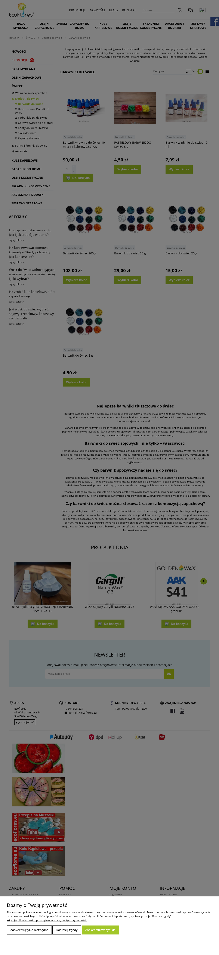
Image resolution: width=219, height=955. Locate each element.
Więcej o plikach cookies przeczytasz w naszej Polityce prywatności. (47, 920)
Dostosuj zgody (67, 930)
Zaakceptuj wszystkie (100, 930)
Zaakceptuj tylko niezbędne (29, 930)
